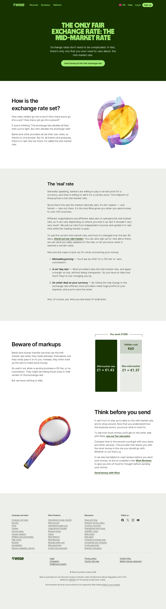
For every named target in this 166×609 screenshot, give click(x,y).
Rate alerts (89, 537)
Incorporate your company (96, 542)
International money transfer (60, 520)
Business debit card (56, 542)
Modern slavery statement (131, 561)
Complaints (54, 561)
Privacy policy (90, 558)
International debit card (58, 526)
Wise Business (54, 540)
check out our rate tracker (69, 238)
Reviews (15, 542)
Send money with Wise (107, 472)
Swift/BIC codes (91, 531)
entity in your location (111, 585)
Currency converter (93, 526)
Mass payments (54, 545)
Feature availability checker (23, 548)
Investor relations (19, 534)
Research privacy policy (95, 523)
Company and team (20, 520)
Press (14, 526)
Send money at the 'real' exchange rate (83, 63)
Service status (18, 531)
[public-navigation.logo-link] (18, 559)
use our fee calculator (118, 436)
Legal (52, 558)
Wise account (53, 523)
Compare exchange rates (95, 540)
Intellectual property (58, 564)
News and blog (91, 520)
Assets (51, 534)
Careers (15, 528)
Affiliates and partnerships (23, 537)
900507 (72, 580)
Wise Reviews (143, 460)
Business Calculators (93, 548)
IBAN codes (89, 534)
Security (15, 523)
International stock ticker (95, 528)
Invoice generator (92, 545)
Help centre (16, 540)
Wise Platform (54, 537)
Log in (138, 5)
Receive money (54, 531)
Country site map (92, 561)
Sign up (147, 5)
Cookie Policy (125, 558)
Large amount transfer (57, 528)
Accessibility (17, 545)
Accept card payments (57, 548)
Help (130, 5)
